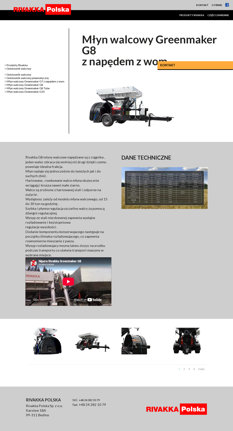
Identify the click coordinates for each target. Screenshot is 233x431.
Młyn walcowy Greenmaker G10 (25, 91)
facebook (227, 5)
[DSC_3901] (187, 354)
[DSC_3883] (140, 354)
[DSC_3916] (93, 354)
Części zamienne (218, 15)
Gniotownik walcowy (18, 68)
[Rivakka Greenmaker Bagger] (45, 354)
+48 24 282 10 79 (89, 400)
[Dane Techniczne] (164, 208)
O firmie (217, 5)
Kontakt (202, 5)
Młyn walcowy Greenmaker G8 (24, 84)
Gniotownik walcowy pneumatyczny (27, 78)
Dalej (201, 368)
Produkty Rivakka (191, 15)
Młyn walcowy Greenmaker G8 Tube (28, 88)
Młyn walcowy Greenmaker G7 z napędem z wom (35, 81)
